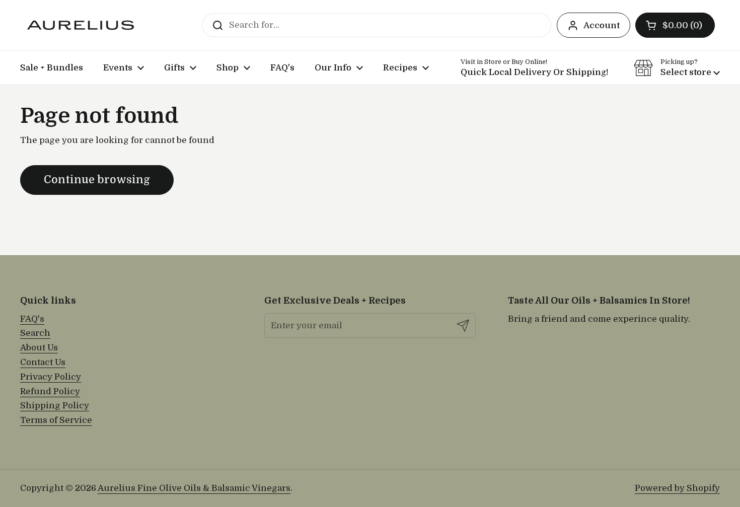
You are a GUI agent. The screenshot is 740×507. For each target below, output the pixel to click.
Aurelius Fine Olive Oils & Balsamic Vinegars (194, 488)
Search (35, 333)
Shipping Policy (54, 405)
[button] (675, 25)
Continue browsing (97, 180)
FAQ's (32, 319)
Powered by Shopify (677, 488)
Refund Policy (50, 391)
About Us (39, 347)
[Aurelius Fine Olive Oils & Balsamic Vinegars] (80, 25)
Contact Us (42, 362)
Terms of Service (56, 420)
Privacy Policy (50, 377)
